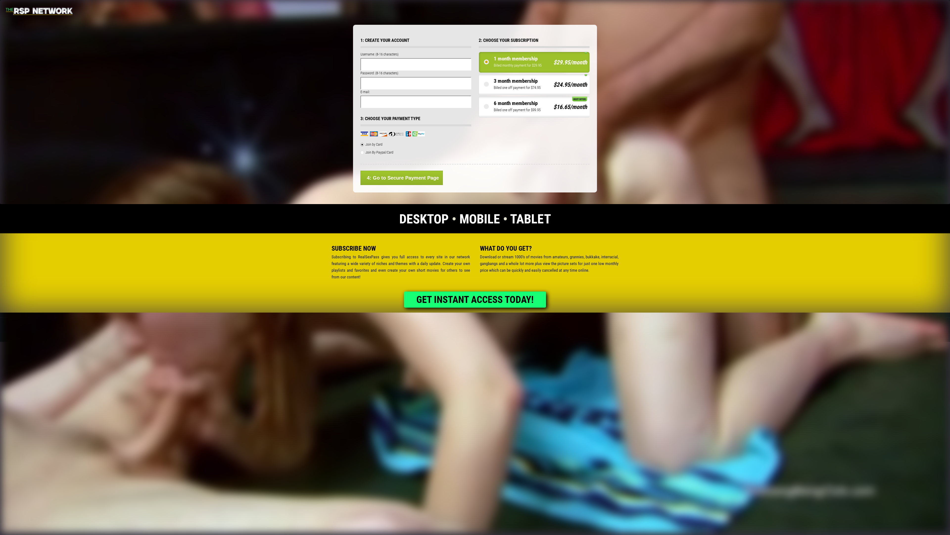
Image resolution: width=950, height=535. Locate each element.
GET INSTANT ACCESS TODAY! (475, 299)
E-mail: (365, 92)
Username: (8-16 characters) (379, 54)
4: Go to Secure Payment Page (403, 178)
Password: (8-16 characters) (379, 73)
